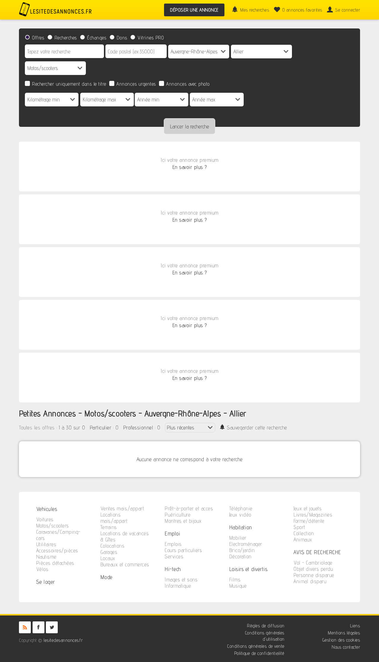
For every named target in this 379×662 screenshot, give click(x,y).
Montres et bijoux (183, 521)
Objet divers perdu (313, 569)
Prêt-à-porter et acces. (189, 508)
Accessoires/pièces (57, 550)
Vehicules (46, 508)
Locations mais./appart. (114, 517)
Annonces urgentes (136, 84)
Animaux (302, 539)
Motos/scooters (52, 525)
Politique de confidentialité (259, 653)
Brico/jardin (242, 550)
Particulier (101, 427)
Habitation (240, 527)
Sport (299, 527)
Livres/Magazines (312, 514)
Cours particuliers (183, 550)
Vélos (42, 569)
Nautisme (46, 557)
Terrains (108, 527)
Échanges (96, 38)
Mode (106, 576)
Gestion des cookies (341, 640)
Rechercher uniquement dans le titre (69, 84)
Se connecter (347, 10)
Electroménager (245, 544)
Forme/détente (309, 521)
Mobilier (238, 538)
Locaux (107, 558)
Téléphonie (241, 508)
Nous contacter (346, 647)
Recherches (65, 38)
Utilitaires (46, 544)
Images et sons (181, 579)
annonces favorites (302, 10)
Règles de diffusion (266, 626)
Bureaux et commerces (124, 564)
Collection (303, 533)
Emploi (172, 533)
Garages (109, 552)
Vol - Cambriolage (313, 562)
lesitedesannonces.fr (63, 640)
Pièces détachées (55, 563)
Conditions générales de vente (256, 646)
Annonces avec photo (188, 84)
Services (174, 556)
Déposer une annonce (194, 10)
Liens (355, 626)
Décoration (240, 556)
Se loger (45, 581)
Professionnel (138, 427)
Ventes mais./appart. (122, 508)
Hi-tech (173, 568)
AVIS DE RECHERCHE (317, 552)
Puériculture (177, 514)
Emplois (173, 544)
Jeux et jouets (307, 508)
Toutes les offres (37, 427)
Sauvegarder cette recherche (257, 427)
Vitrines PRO (150, 38)
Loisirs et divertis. (248, 568)
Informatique (178, 586)
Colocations (112, 546)
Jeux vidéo (240, 514)
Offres (38, 38)
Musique (238, 586)
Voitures (45, 519)
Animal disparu (309, 581)
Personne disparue (313, 575)
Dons (122, 38)
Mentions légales (344, 633)
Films (235, 579)
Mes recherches (254, 10)
